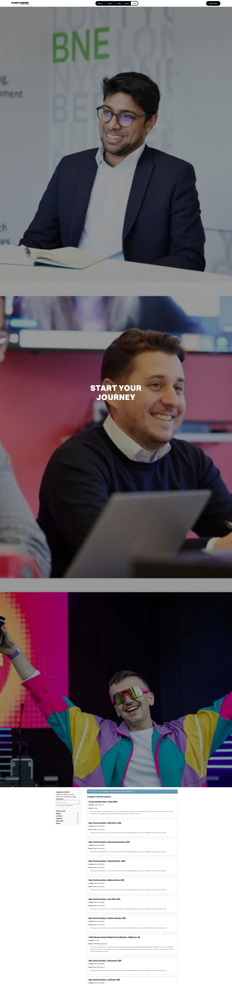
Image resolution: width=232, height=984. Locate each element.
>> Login (73, 796)
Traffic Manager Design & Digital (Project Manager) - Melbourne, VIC (114, 937)
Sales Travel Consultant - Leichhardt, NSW (104, 979)
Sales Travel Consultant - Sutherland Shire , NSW (107, 861)
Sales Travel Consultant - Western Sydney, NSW (106, 880)
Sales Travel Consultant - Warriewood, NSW (105, 960)
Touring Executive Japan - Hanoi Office (103, 801)
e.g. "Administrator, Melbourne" (64, 805)
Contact (126, 3)
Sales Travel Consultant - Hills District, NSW (105, 823)
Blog (119, 3)
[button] (101, 3)
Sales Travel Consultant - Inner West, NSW (104, 899)
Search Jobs (213, 3)
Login (134, 3)
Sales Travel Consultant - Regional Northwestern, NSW (109, 842)
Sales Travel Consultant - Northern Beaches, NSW (107, 918)
